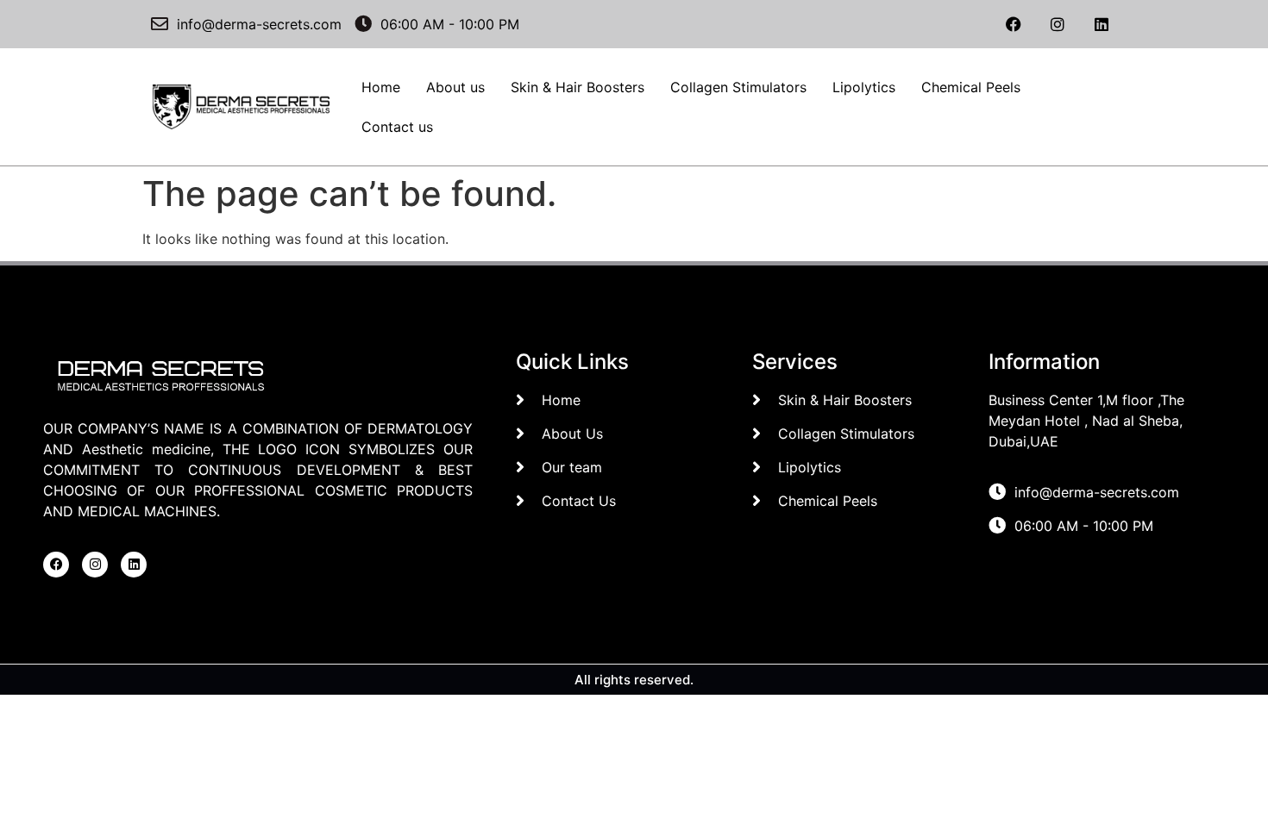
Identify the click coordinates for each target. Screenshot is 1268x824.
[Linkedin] (1101, 24)
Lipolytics (863, 87)
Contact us (397, 126)
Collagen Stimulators (738, 87)
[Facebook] (1013, 24)
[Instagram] (1057, 24)
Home (380, 87)
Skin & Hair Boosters (577, 87)
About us (455, 87)
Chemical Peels (970, 87)
